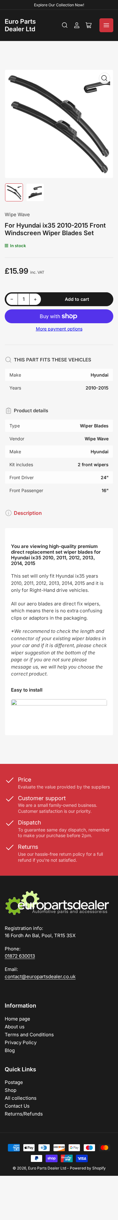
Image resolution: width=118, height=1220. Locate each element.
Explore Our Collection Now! (59, 5)
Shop (10, 1090)
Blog (10, 1050)
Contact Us (17, 1106)
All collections (21, 1098)
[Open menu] (106, 25)
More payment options (59, 328)
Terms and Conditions (29, 1035)
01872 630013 (20, 956)
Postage (14, 1082)
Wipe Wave (17, 214)
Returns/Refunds (24, 1114)
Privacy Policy (21, 1042)
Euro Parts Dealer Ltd (20, 25)
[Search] (65, 25)
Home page (17, 1019)
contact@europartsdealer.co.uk (40, 976)
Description (28, 513)
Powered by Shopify (88, 1168)
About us (15, 1027)
